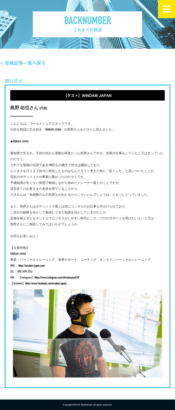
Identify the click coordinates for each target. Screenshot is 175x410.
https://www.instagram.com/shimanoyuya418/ (56, 277)
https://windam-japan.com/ (31, 266)
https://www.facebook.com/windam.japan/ (46, 283)
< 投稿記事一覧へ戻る (23, 62)
